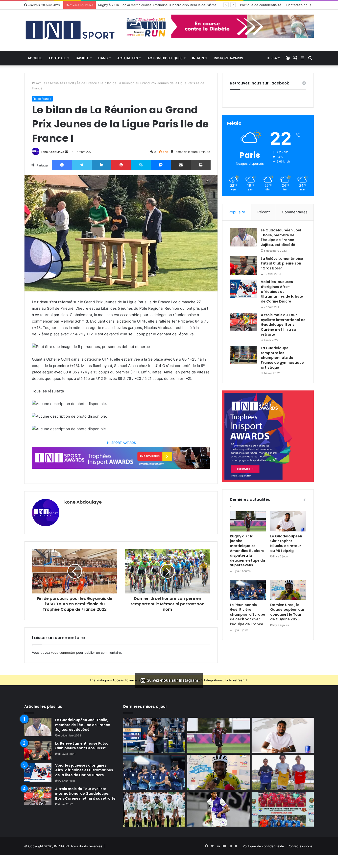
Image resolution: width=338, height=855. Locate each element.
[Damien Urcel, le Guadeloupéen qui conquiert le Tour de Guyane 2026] (288, 590)
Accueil (35, 58)
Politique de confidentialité (260, 5)
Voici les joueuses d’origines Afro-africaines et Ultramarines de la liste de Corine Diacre (282, 291)
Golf (71, 83)
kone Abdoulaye (52, 152)
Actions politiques (164, 58)
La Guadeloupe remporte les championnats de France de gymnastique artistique (282, 358)
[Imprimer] (201, 165)
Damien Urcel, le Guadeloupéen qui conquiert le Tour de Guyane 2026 (287, 612)
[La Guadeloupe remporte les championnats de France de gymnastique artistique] (243, 355)
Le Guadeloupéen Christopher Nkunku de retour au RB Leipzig (286, 543)
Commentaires (295, 212)
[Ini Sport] (70, 30)
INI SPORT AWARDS (121, 443)
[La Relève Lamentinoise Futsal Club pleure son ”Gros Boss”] (243, 265)
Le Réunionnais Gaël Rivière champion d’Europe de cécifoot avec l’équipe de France (247, 614)
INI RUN (198, 58)
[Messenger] (161, 165)
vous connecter (63, 652)
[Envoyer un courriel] (66, 152)
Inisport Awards (228, 58)
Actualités (127, 58)
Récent (263, 212)
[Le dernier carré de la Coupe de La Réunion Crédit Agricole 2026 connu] (154, 809)
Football (57, 58)
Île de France (87, 83)
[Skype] (141, 165)
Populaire (236, 212)
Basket (82, 58)
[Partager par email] (181, 165)
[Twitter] (82, 165)
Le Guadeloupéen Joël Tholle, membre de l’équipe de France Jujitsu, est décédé (281, 237)
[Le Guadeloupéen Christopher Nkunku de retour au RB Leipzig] (288, 521)
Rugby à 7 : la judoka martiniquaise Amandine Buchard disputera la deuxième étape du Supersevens (247, 551)
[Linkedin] (101, 165)
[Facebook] (62, 165)
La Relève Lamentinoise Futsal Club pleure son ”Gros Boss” (282, 263)
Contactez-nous (298, 5)
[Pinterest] (121, 165)
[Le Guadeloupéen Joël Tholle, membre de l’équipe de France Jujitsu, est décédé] (243, 237)
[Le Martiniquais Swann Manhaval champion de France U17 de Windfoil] (283, 772)
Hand (103, 58)
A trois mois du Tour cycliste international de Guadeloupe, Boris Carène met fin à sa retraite (283, 324)
